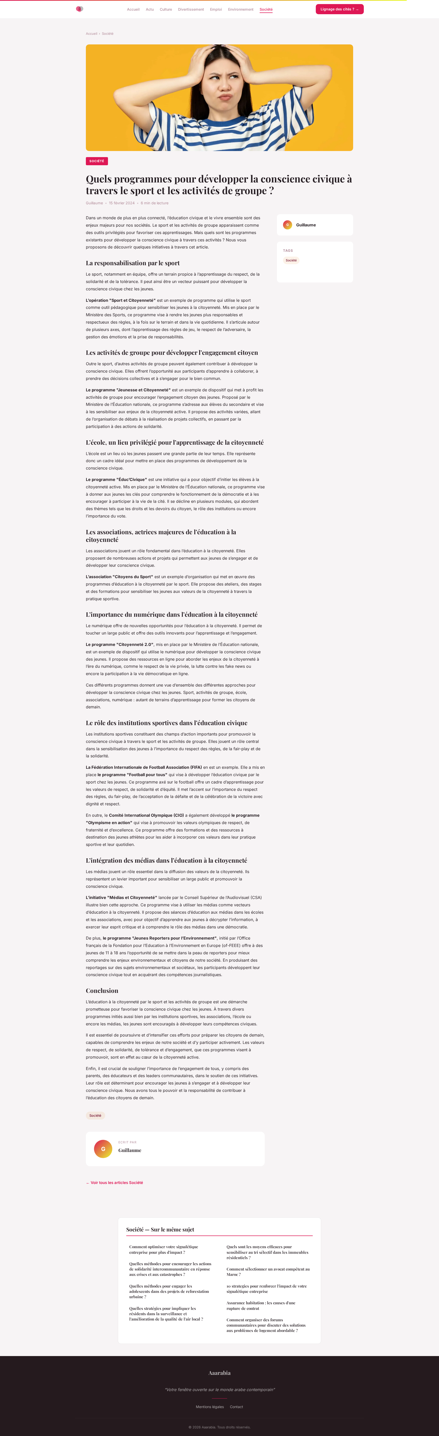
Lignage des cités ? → (340, 9)
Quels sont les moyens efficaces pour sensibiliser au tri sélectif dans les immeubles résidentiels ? (267, 1252)
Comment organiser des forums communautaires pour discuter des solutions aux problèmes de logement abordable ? (266, 1325)
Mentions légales (210, 1407)
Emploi (216, 9)
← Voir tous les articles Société (114, 1182)
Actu (150, 9)
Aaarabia (220, 1372)
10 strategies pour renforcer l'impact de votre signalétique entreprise (267, 1288)
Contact (236, 1407)
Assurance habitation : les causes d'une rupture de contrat (261, 1305)
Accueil (133, 9)
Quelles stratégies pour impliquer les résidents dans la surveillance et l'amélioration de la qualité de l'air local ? (166, 1314)
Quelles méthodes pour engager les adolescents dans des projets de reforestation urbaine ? (169, 1291)
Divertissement (191, 9)
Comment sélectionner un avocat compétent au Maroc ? (268, 1271)
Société (266, 9)
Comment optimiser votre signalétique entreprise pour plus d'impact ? (163, 1249)
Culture (166, 9)
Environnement (241, 9)
